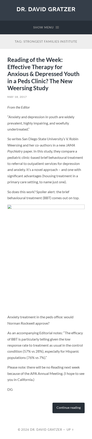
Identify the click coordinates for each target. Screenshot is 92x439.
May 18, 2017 (17, 96)
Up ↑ (70, 429)
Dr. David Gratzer (46, 9)
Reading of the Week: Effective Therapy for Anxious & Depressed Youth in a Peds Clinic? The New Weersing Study (43, 74)
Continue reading (68, 407)
